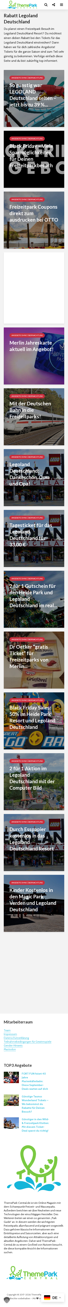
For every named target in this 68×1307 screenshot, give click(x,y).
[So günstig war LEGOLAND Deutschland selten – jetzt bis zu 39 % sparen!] (34, 98)
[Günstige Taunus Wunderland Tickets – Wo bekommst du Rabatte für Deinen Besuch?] (11, 1100)
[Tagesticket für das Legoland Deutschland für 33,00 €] (34, 538)
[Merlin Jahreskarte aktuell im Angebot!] (34, 355)
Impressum (10, 1034)
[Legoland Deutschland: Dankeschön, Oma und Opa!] (34, 477)
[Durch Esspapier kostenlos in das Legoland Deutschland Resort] (34, 842)
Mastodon (10, 1049)
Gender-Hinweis (13, 1045)
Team (7, 1030)
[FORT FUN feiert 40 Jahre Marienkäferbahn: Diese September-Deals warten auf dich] (11, 1077)
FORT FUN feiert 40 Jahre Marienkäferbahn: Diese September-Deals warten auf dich (35, 1081)
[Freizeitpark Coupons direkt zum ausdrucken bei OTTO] (34, 220)
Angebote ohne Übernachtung (27, 78)
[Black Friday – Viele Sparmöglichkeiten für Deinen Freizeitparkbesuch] (34, 159)
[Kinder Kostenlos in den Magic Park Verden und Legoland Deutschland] (34, 903)
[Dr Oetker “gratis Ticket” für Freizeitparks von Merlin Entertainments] (34, 660)
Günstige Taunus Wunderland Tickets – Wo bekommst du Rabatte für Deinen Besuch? (35, 1104)
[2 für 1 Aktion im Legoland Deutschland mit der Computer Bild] (34, 781)
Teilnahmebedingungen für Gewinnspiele (27, 1041)
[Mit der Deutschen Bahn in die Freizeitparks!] (34, 416)
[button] (7, 1300)
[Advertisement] (34, 288)
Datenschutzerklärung (16, 1038)
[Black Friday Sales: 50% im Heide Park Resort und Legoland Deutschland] (34, 720)
